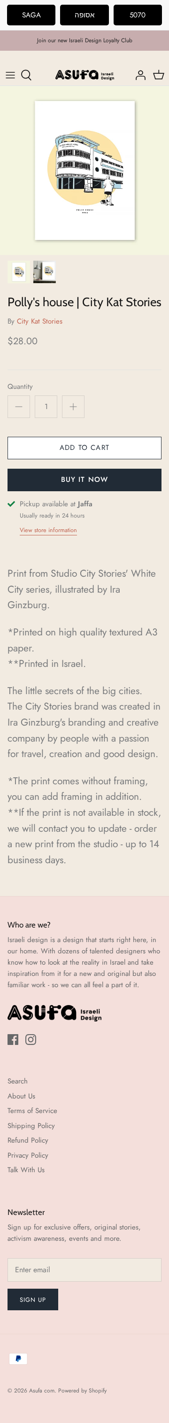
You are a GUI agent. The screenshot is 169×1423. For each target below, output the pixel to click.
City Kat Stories (39, 321)
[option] (84, 170)
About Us (21, 1096)
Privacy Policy (28, 1155)
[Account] (138, 75)
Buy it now (84, 479)
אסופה (84, 15)
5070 (138, 15)
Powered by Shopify (82, 1390)
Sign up (33, 1299)
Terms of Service (32, 1111)
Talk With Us (26, 1170)
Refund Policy (28, 1140)
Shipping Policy (31, 1126)
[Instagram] (30, 1039)
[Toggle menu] (10, 75)
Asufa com (41, 1390)
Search (18, 1081)
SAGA (31, 15)
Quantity (20, 387)
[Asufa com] (84, 75)
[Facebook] (13, 1039)
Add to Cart (84, 447)
